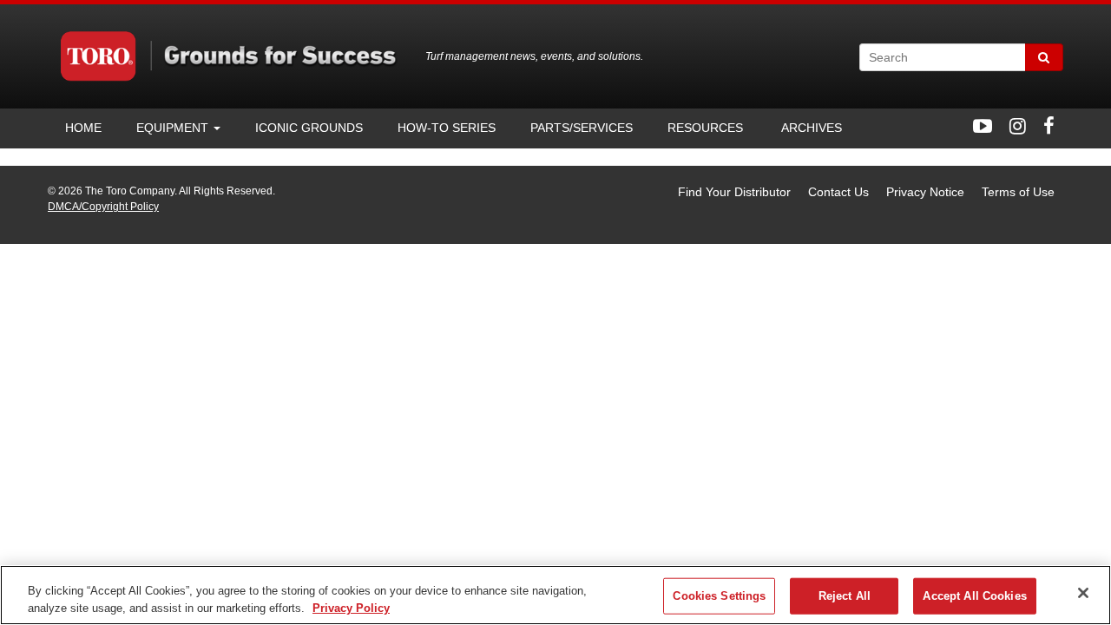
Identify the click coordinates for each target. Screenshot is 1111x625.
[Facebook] (1049, 126)
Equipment (174, 128)
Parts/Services (581, 128)
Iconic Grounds (309, 128)
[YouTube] (982, 126)
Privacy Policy (351, 607)
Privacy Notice (925, 192)
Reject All (844, 595)
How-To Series (447, 128)
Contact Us (838, 192)
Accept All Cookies (974, 595)
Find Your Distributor (734, 192)
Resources (705, 128)
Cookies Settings (719, 595)
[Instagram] (1018, 126)
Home (83, 128)
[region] (555, 595)
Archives (810, 128)
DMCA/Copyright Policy (103, 207)
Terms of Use (1018, 192)
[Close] (1083, 593)
